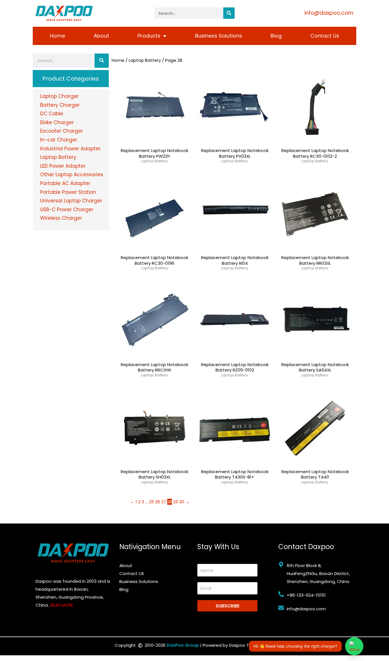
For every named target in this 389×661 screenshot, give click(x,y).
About (101, 35)
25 (151, 502)
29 (175, 502)
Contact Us (324, 35)
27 (163, 502)
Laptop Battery (145, 60)
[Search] (229, 13)
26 (157, 502)
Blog (276, 35)
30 (181, 502)
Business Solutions (218, 35)
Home (57, 35)
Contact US (131, 573)
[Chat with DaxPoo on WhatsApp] (354, 646)
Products (149, 35)
